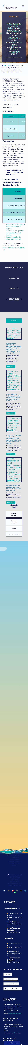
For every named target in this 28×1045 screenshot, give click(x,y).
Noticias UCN (10, 389)
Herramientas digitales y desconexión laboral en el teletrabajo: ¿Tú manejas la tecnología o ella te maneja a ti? (13, 348)
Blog (9, 65)
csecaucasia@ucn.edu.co (15, 1013)
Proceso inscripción (13, 237)
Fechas (9, 235)
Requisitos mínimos (13, 239)
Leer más (10, 366)
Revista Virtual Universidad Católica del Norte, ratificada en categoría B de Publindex (13, 398)
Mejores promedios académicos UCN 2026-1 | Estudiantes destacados (13, 488)
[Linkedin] (25, 891)
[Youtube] (13, 891)
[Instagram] (8, 891)
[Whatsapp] (15, 892)
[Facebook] (4, 891)
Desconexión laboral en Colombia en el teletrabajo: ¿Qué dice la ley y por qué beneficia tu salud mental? (13, 439)
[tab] (14, 320)
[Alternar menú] (22, 6)
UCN (5, 65)
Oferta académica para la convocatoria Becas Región (15, 227)
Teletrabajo (9, 338)
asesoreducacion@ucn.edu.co (12, 1033)
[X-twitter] (21, 891)
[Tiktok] (17, 891)
